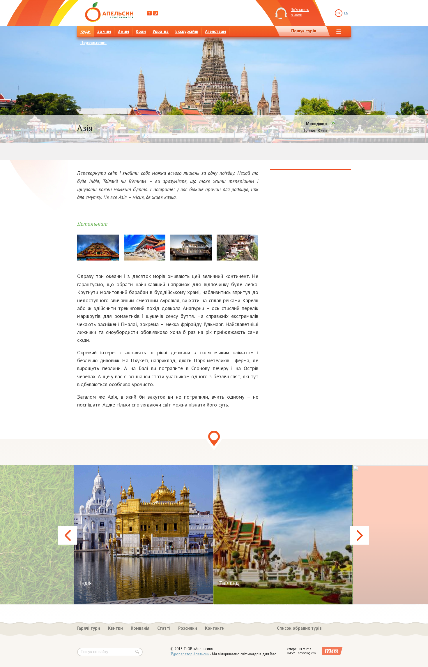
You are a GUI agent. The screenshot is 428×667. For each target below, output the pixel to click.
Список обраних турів (299, 628)
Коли (141, 31)
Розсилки (187, 628)
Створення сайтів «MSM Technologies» (301, 651)
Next (359, 535)
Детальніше (92, 223)
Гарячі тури (88, 628)
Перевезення (93, 42)
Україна (161, 31)
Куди (85, 31)
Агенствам (215, 31)
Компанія (140, 628)
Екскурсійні (186, 31)
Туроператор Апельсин (189, 654)
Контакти (214, 628)
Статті (163, 628)
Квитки (115, 628)
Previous (67, 535)
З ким (123, 31)
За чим (104, 31)
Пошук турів (303, 31)
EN (346, 13)
